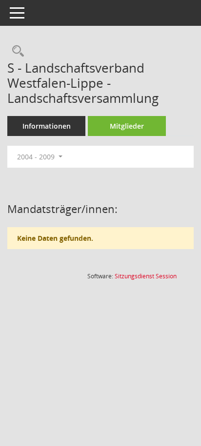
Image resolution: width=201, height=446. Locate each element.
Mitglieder (127, 126)
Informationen (46, 126)
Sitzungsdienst (146, 276)
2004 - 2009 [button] (37, 156)
